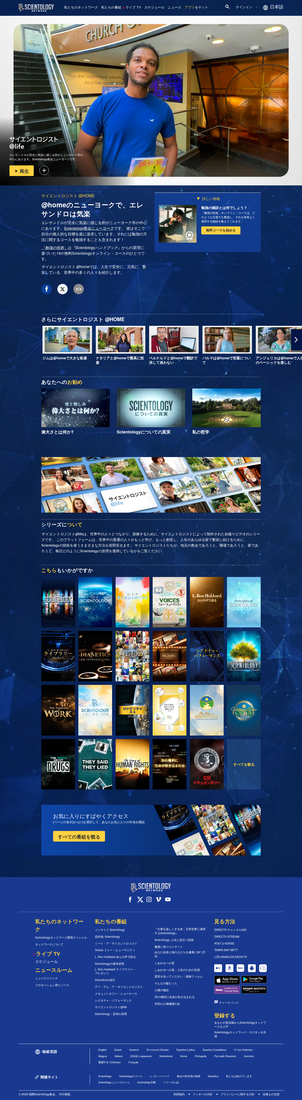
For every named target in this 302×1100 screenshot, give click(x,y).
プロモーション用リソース (52, 985)
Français (133, 1062)
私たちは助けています (239, 1076)
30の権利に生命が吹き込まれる (175, 997)
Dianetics (213, 1076)
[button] (5, 339)
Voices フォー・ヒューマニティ (115, 950)
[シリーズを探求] (58, 602)
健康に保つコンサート (169, 947)
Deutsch (134, 1049)
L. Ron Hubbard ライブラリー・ (115, 971)
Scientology (105, 1076)
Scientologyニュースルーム (114, 1082)
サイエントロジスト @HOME (67, 195)
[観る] (244, 602)
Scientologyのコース (131, 1076)
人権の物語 (162, 990)
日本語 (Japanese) (141, 1056)
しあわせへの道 (164, 963)
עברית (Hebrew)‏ (243, 1049)
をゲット (196, 7)
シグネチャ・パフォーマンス (113, 1000)
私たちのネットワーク (81, 7)
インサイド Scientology (110, 930)
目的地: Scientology (107, 936)
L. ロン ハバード (159, 1076)
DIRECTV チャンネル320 (230, 930)
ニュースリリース (46, 978)
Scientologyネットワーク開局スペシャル (61, 937)
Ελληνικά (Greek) (158, 1049)
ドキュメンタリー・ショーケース (116, 993)
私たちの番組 (111, 7)
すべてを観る (244, 764)
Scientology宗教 (146, 1082)
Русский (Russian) (225, 1056)
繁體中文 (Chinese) (109, 1062)
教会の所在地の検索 (188, 1076)
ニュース (174, 7)
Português (201, 1056)
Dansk (118, 1049)
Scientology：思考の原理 (111, 1014)
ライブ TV (133, 7)
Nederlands (166, 1056)
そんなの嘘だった (166, 983)
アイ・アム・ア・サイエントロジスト (119, 987)
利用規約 (179, 1094)
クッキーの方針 (203, 1094)
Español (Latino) (185, 1049)
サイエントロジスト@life (111, 1007)
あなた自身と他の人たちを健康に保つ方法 (180, 954)
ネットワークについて (49, 944)
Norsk (183, 1056)
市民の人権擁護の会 (167, 1004)
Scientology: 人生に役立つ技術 (174, 940)
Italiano (119, 1056)
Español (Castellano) (214, 1049)
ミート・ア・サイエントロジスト (116, 943)
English (102, 1049)
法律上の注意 (271, 1094)
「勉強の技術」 (54, 247)
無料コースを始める (221, 230)
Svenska (249, 1056)
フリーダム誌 (171, 1082)
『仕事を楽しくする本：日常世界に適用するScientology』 (180, 931)
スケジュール (154, 7)
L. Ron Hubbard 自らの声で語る (115, 957)
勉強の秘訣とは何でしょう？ (224, 207)
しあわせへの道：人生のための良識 (177, 970)
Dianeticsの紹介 (105, 980)
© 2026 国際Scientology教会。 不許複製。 (46, 1094)
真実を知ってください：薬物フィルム (179, 976)
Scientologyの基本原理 (109, 963)
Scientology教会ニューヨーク (89, 228)
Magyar (102, 1056)
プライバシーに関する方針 (238, 1094)
